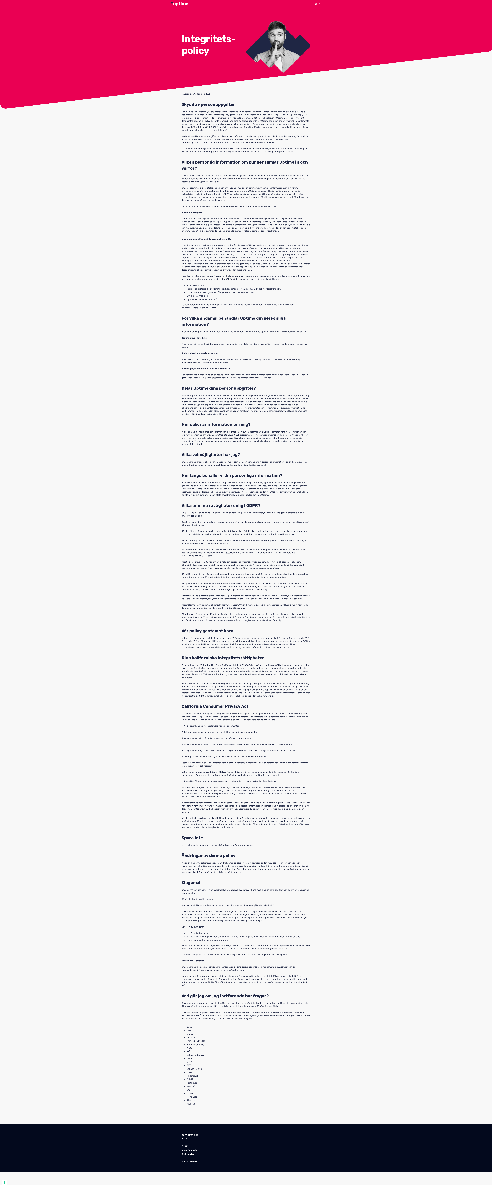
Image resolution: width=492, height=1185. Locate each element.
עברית (189, 1048)
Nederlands (192, 1076)
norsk (189, 1072)
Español (191, 1037)
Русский (191, 1086)
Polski (190, 1079)
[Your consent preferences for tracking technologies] (4, 1182)
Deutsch (191, 1030)
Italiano (190, 1058)
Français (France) (195, 1044)
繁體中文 (191, 1103)
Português (192, 1083)
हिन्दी (189, 1051)
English (190, 1034)
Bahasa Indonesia (196, 1055)
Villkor (185, 1146)
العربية (190, 1027)
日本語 (190, 1062)
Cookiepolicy (188, 1154)
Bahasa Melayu (194, 1069)
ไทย (188, 1089)
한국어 (190, 1065)
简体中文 (191, 1100)
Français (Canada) (196, 1041)
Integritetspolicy (190, 1150)
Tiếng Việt (192, 1097)
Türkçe (190, 1093)
